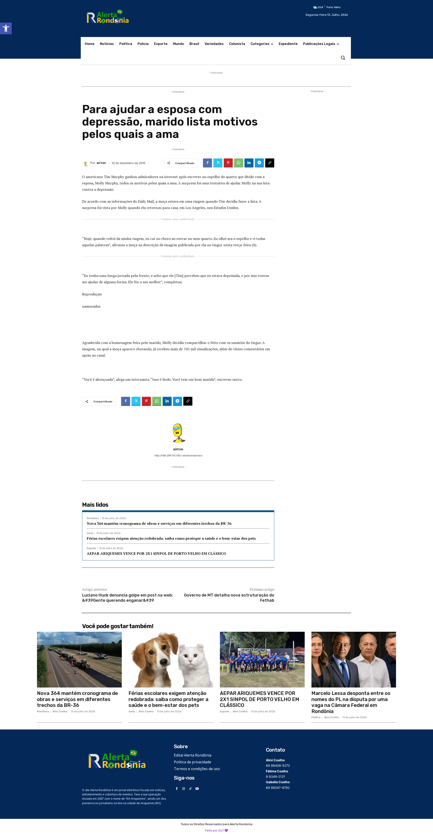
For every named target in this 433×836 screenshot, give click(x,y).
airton (101, 162)
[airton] (86, 163)
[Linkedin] (248, 162)
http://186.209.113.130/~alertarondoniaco (178, 455)
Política (315, 717)
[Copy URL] (269, 162)
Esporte (91, 548)
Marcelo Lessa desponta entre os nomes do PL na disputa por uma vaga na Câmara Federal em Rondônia (350, 702)
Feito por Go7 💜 (216, 830)
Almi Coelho (60, 711)
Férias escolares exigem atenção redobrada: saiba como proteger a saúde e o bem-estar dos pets (171, 538)
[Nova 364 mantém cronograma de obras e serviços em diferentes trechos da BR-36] (79, 660)
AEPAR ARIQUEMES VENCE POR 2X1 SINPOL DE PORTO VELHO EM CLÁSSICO (156, 553)
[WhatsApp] (238, 162)
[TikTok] (190, 789)
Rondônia (93, 518)
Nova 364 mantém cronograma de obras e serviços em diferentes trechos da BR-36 (159, 523)
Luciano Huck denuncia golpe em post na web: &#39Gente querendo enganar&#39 (127, 598)
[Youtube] (197, 789)
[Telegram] (259, 162)
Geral (90, 533)
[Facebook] (207, 162)
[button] (6, 28)
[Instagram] (184, 789)
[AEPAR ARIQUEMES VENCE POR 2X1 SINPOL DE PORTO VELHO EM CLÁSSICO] (262, 660)
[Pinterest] (228, 162)
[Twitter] (217, 162)
